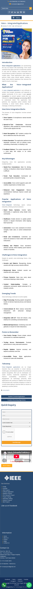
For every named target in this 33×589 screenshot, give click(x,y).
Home (5, 536)
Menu (18, 18)
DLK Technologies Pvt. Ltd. (20, 587)
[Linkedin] (15, 12)
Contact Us (6, 543)
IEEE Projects (6, 490)
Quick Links (5, 8)
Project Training (7, 497)
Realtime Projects (7, 493)
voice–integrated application (11, 90)
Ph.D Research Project (8, 495)
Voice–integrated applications (11, 367)
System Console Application (16, 396)
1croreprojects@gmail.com (17, 4)
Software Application (8, 492)
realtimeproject (18, 26)
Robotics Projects (7, 500)
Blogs (5, 541)
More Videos (6, 465)
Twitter (14, 579)
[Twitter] (12, 12)
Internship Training (7, 498)
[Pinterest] (24, 12)
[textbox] (15, 422)
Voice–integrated (7, 205)
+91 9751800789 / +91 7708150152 (17, 1)
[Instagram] (21, 12)
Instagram (13, 581)
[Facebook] (9, 12)
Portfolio (5, 488)
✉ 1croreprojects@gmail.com (8, 566)
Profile (4, 486)
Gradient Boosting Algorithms (17, 400)
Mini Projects (6, 502)
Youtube (26, 579)
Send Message (16, 442)
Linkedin (20, 579)
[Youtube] (18, 12)
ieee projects (6, 390)
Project (5, 539)
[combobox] (16, 422)
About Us (6, 538)
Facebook (7, 579)
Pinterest (20, 581)
